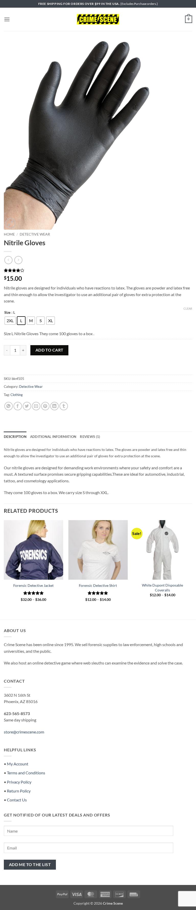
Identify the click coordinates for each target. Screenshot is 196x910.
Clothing (16, 395)
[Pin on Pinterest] (45, 406)
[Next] (192, 565)
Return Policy (19, 790)
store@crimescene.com (24, 731)
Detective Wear (35, 234)
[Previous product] (18, 260)
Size (7, 312)
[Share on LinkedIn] (54, 406)
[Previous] (4, 565)
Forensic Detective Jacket (33, 585)
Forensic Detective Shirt (98, 585)
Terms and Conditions (26, 772)
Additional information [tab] (53, 437)
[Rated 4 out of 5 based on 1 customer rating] (98, 270)
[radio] (10, 320)
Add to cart (49, 350)
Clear (187, 308)
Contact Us (17, 799)
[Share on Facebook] (18, 406)
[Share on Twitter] (27, 406)
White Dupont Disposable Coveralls (162, 587)
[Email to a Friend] (36, 406)
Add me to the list (30, 864)
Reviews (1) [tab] (90, 437)
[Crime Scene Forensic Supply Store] (98, 19)
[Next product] (8, 260)
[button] (7, 19)
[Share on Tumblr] (63, 406)
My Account (17, 763)
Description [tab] (15, 437)
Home (9, 234)
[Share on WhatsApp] (8, 406)
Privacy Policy (19, 781)
